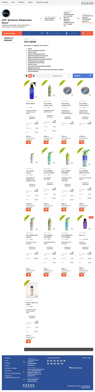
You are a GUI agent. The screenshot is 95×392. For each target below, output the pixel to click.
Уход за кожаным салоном (36, 50)
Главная (5, 2)
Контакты (8, 371)
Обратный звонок (87, 22)
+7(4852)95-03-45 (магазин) (87, 16)
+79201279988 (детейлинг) (86, 20)
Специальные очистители (36, 62)
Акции (30, 2)
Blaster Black (30, 103)
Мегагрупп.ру (85, 387)
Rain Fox (82, 235)
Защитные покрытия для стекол (38, 55)
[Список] (26, 75)
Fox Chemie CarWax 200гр (66, 104)
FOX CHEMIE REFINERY (65, 172)
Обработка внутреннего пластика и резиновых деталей (45, 69)
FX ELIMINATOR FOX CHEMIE (66, 236)
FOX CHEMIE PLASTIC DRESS (49, 172)
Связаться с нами (42, 2)
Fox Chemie (36, 122)
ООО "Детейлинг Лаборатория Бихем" (17, 21)
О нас (13, 2)
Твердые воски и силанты (36, 61)
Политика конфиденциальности (12, 376)
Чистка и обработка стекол (36, 54)
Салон (30, 48)
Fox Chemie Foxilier (30, 172)
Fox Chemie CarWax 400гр (84, 104)
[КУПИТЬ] (28, 142)
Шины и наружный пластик (36, 57)
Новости (21, 2)
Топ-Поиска (86, 386)
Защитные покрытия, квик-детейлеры (40, 59)
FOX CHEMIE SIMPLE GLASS (84, 172)
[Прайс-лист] (33, 75)
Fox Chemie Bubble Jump (48, 104)
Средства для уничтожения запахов (39, 66)
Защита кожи (32, 52)
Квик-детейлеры (33, 71)
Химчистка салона (34, 68)
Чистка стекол (32, 64)
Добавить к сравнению (32, 117)
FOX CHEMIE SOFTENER (48, 236)
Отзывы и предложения (13, 373)
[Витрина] (30, 75)
